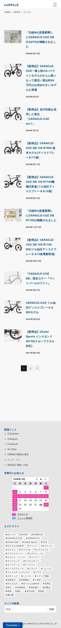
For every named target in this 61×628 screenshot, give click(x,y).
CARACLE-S (34, 538)
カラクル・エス (36, 553)
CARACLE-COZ (14, 538)
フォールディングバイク (18, 572)
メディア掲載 (43, 576)
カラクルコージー (15, 553)
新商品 (48, 583)
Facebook (12, 443)
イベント (33, 545)
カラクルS (26, 549)
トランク (33, 568)
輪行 (19, 591)
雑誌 (42, 591)
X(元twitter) (13, 433)
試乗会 (47, 587)
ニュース (47, 568)
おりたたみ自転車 (15, 545)
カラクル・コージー (16, 557)
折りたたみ (12, 583)
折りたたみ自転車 (31, 583)
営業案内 (25, 579)
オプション (48, 545)
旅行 (9, 587)
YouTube (12, 449)
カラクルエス (42, 549)
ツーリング (30, 564)
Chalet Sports (30, 542)
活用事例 (21, 587)
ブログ (38, 572)
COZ (45, 542)
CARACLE (38, 534)
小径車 (38, 579)
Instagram (12, 438)
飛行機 (10, 594)
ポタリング (12, 576)
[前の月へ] (35, 479)
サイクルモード (32, 560)
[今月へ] (40, 479)
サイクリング (13, 560)
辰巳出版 (31, 591)
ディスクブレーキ (15, 568)
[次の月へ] (46, 479)
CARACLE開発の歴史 (18, 454)
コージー (35, 557)
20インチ (11, 534)
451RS (24, 534)
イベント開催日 (25, 518)
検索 (51, 609)
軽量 (9, 591)
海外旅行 (35, 587)
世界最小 (11, 579)
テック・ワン (14, 459)
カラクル (11, 549)
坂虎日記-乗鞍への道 (17, 464)
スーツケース (13, 564)
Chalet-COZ (13, 542)
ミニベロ (27, 576)
